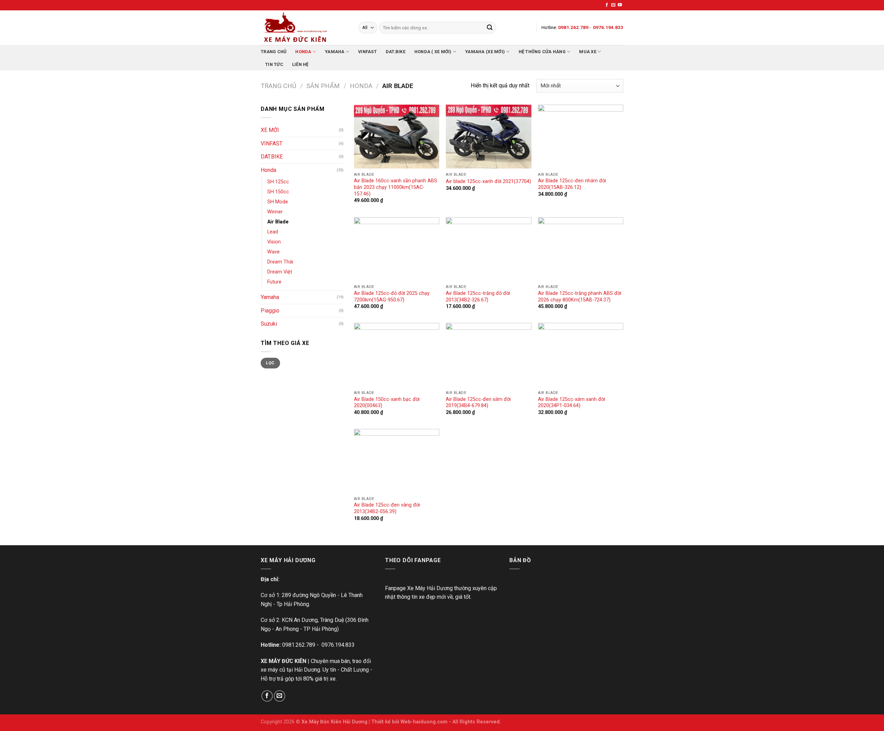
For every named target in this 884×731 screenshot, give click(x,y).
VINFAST (367, 51)
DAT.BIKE (395, 51)
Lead (272, 232)
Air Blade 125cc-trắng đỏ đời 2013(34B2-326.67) (478, 296)
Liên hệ (300, 64)
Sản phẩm (323, 85)
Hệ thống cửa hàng (542, 51)
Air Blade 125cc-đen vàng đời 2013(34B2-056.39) (387, 508)
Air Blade (278, 222)
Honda (303, 51)
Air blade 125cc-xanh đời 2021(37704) (488, 181)
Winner (275, 212)
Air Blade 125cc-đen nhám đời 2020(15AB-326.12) (572, 184)
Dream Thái (280, 262)
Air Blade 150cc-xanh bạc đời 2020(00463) (387, 402)
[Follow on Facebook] (607, 5)
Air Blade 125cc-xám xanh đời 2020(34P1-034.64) (571, 402)
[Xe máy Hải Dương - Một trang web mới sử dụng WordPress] (304, 27)
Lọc (270, 362)
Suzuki (269, 323)
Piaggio (270, 310)
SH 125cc (278, 182)
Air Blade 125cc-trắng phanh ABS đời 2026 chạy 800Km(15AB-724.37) (579, 296)
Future (274, 282)
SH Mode (277, 202)
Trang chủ (273, 51)
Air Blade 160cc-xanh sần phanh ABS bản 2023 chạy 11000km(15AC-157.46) (395, 187)
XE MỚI (270, 130)
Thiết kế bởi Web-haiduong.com (409, 722)
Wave (273, 252)
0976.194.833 (338, 645)
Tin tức (274, 64)
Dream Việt (279, 272)
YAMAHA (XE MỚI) (485, 51)
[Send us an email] (613, 5)
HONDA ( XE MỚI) (433, 51)
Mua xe (587, 51)
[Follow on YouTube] (620, 5)
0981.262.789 (298, 645)
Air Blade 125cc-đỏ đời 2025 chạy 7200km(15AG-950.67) (392, 296)
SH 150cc (278, 192)
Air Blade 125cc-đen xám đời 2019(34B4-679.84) (478, 402)
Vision (274, 242)
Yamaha (335, 51)
